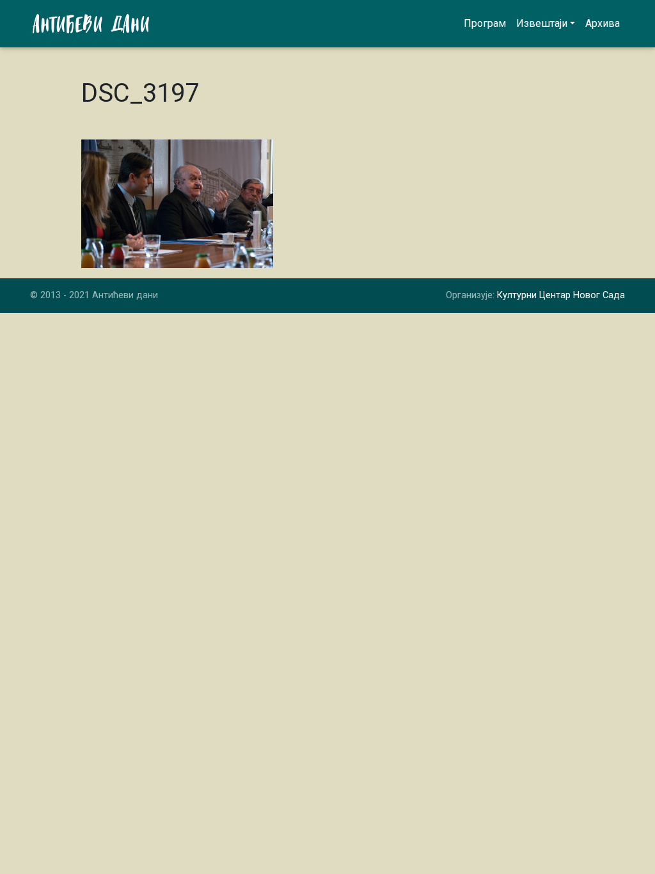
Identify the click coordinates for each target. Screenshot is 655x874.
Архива (602, 23)
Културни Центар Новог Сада (561, 295)
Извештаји (541, 23)
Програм (485, 23)
